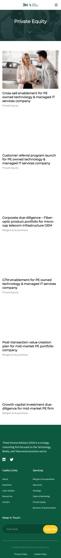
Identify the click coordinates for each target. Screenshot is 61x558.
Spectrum (37, 484)
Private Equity (10, 105)
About (5, 479)
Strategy (37, 490)
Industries (7, 484)
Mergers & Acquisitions (15, 230)
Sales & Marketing (41, 496)
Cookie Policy (40, 554)
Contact (6, 502)
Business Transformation (44, 507)
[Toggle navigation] (49, 5)
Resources (7, 496)
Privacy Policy (20, 554)
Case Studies (8, 490)
